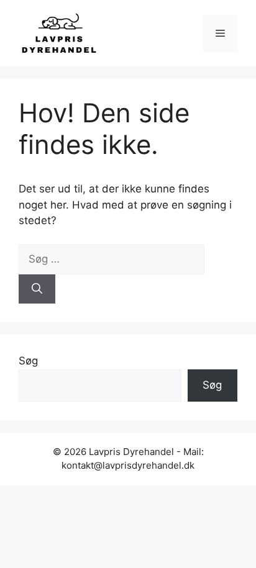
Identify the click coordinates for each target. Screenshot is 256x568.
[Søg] (37, 289)
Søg (28, 360)
